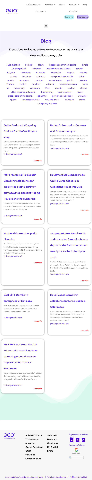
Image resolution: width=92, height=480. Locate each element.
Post (47, 88)
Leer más (38, 160)
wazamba (26, 72)
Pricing (62, 4)
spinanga (42, 96)
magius (70, 72)
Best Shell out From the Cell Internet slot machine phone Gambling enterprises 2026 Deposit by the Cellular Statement (21, 356)
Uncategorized (19, 68)
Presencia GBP (52, 99)
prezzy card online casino (20, 96)
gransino (82, 96)
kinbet (81, 76)
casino (23, 84)
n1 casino (40, 72)
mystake (83, 80)
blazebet (26, 76)
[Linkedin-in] (71, 440)
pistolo (85, 65)
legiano (13, 99)
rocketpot (36, 68)
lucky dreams (55, 80)
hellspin (28, 65)
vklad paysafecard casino (23, 92)
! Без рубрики (13, 65)
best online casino (68, 84)
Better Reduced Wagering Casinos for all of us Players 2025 (20, 131)
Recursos (39, 11)
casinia (58, 88)
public (70, 80)
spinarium (35, 88)
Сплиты (10, 84)
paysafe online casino (62, 96)
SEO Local (24, 80)
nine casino (56, 72)
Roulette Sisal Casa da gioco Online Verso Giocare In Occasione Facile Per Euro (67, 180)
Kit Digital (73, 11)
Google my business (47, 103)
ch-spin (83, 88)
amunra (83, 72)
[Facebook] (83, 440)
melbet (71, 88)
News (41, 65)
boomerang (46, 92)
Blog (85, 4)
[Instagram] (77, 440)
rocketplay (19, 88)
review (80, 92)
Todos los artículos (31, 99)
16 (8, 88)
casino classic (64, 92)
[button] (46, 26)
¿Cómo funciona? (33, 4)
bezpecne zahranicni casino (62, 65)
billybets (11, 72)
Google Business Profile (62, 76)
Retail (82, 99)
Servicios (49, 4)
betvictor (36, 84)
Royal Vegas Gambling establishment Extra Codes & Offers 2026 (68, 300)
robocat (50, 84)
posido (10, 80)
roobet (79, 68)
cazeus (13, 76)
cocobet (39, 80)
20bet (85, 84)
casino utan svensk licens (59, 68)
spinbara (41, 76)
